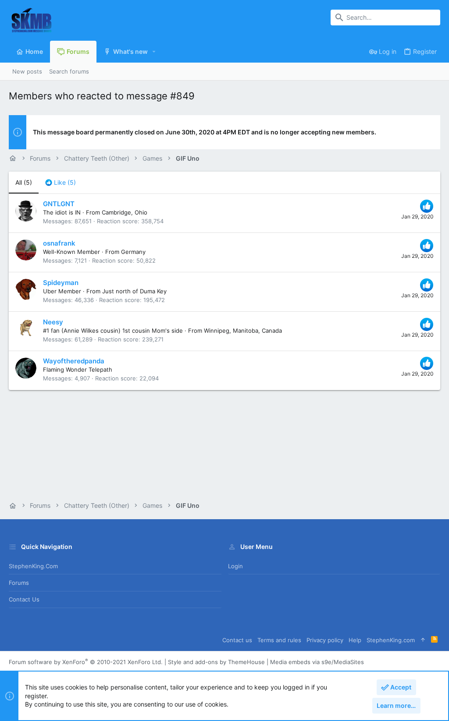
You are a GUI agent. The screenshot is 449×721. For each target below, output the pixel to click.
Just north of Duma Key (134, 291)
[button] (154, 52)
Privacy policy (324, 640)
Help (355, 640)
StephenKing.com (33, 566)
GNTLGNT (59, 204)
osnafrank (59, 243)
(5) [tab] (23, 182)
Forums (19, 582)
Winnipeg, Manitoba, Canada (243, 330)
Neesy (53, 322)
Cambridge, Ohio (124, 212)
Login (235, 566)
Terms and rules (279, 640)
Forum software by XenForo (86, 661)
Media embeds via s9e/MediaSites (317, 661)
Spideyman (60, 282)
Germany (133, 251)
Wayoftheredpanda (73, 361)
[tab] (60, 182)
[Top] (422, 639)
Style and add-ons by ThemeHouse (216, 661)
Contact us (24, 599)
